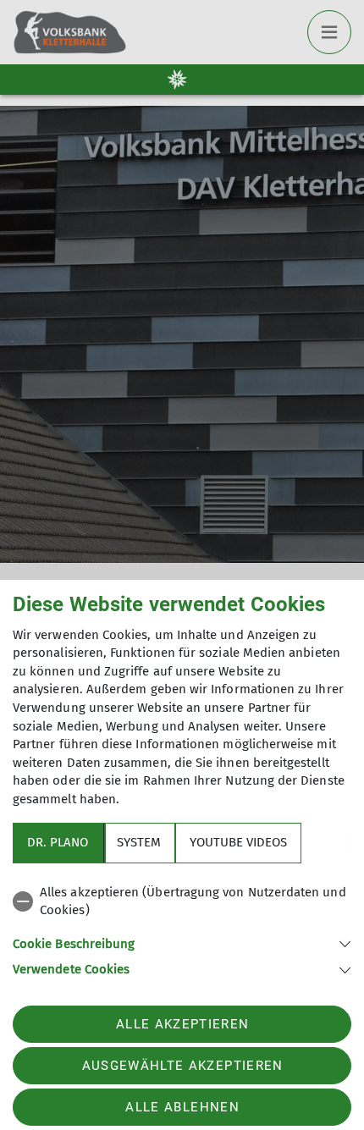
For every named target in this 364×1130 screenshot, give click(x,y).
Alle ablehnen (182, 1107)
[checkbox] (182, 902)
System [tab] (139, 842)
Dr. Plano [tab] (57, 842)
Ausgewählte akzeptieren (183, 1065)
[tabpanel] (182, 928)
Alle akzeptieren (182, 1024)
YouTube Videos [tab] (238, 842)
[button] (182, 942)
